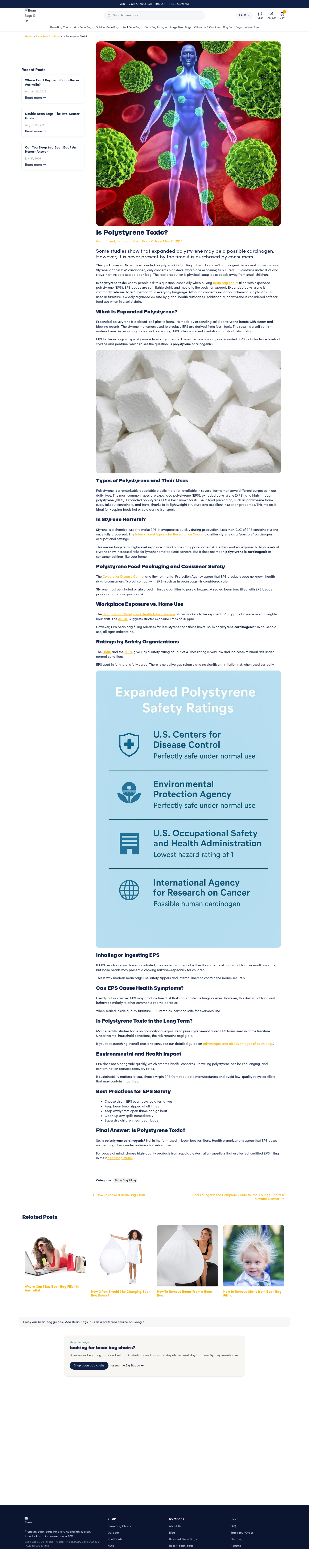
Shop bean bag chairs (89, 1365)
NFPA (128, 652)
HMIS (107, 652)
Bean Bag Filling (125, 1180)
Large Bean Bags (180, 27)
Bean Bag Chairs (60, 27)
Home (28, 36)
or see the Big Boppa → (127, 1365)
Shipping (237, 1539)
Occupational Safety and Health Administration (139, 614)
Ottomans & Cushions (207, 27)
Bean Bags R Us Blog (47, 36)
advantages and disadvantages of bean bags (238, 1044)
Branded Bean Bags (183, 1539)
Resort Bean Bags (181, 1546)
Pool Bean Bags (132, 27)
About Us (175, 1526)
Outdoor (113, 1533)
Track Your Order (242, 1533)
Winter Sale (252, 27)
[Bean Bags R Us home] (32, 15)
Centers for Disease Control (123, 577)
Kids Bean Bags (83, 27)
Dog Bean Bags (232, 27)
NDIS (111, 1546)
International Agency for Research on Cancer (169, 534)
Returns (236, 1546)
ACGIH (123, 619)
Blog (172, 1533)
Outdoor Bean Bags (108, 27)
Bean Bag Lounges (156, 27)
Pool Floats (115, 1539)
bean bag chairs (225, 283)
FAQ (233, 1526)
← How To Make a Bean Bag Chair (119, 1195)
